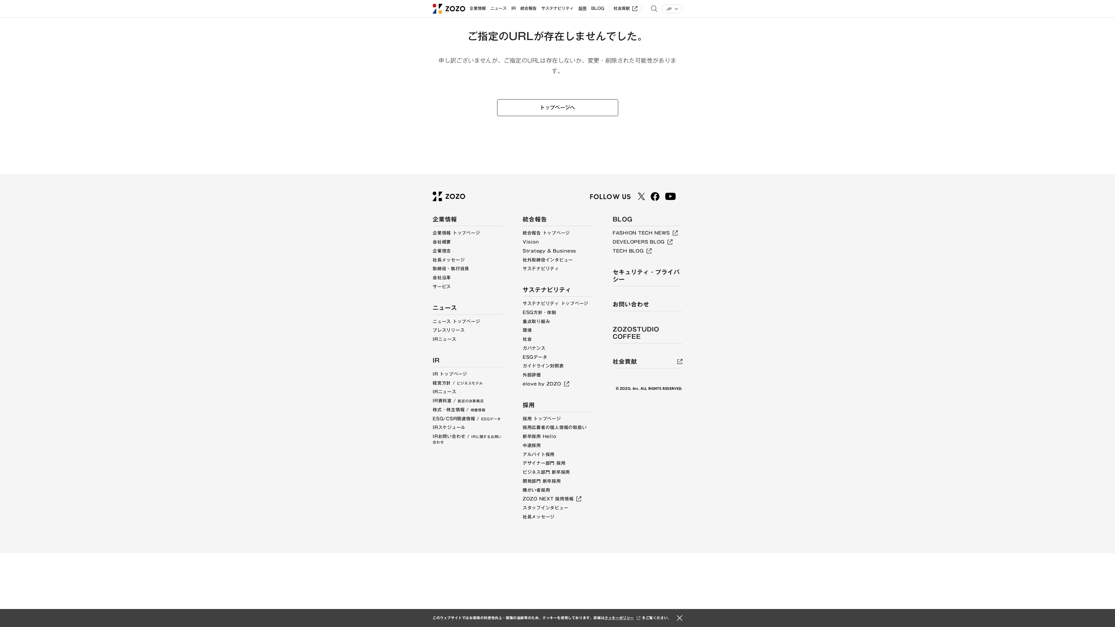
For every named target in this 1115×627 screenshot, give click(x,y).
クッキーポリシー (619, 617)
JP (669, 8)
